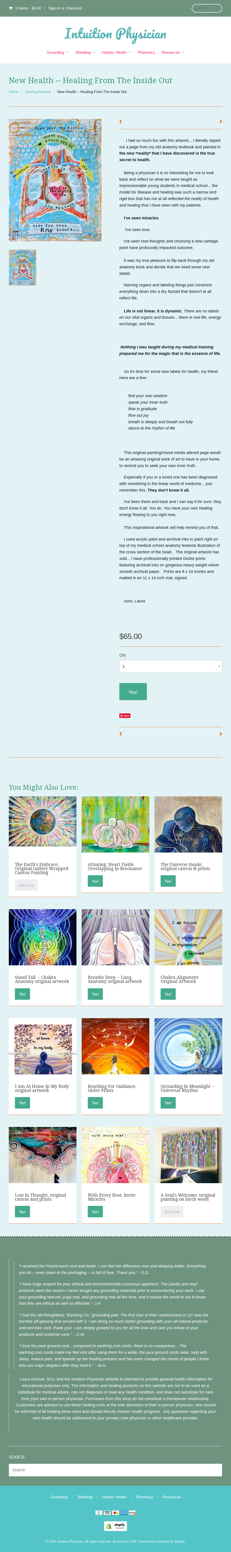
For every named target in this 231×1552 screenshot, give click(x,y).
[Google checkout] (98, 1513)
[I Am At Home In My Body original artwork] (42, 1061)
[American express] (123, 1513)
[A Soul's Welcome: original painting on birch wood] (188, 1160)
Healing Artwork (38, 92)
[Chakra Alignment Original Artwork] (188, 954)
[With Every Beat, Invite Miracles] (115, 1171)
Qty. (123, 655)
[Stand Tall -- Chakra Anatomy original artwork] (42, 954)
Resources (171, 52)
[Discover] (132, 1513)
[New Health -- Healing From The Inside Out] (22, 267)
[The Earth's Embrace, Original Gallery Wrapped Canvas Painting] (42, 821)
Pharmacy (146, 52)
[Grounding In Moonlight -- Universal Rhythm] (188, 1063)
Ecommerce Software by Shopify (161, 1541)
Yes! (133, 691)
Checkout (74, 8)
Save (126, 715)
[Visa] (107, 1513)
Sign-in (54, 8)
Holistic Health (114, 52)
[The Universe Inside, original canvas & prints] (188, 838)
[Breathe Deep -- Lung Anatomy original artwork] (115, 954)
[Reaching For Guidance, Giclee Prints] (115, 1060)
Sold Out (26, 885)
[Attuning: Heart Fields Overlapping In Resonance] (115, 830)
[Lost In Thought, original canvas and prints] (42, 1169)
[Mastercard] (115, 1513)
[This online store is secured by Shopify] (115, 1526)
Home (13, 92)
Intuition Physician (115, 33)
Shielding (83, 52)
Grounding (55, 52)
